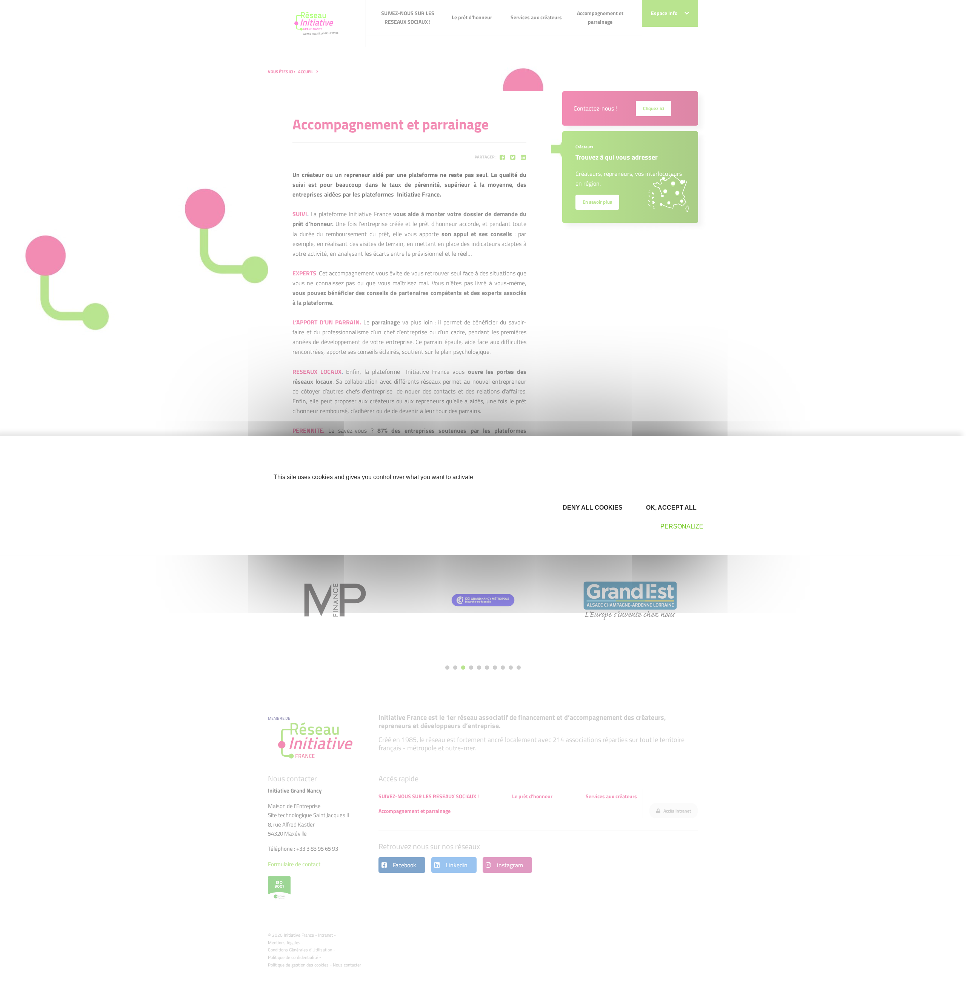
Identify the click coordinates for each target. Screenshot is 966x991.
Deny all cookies (592, 507)
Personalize (681, 526)
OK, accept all (671, 507)
